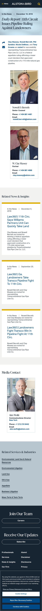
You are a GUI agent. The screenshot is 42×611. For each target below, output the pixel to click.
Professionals (8, 552)
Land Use (6, 474)
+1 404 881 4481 (25, 114)
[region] (21, 591)
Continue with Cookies (21, 607)
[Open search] (39, 4)
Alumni (24, 552)
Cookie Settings (21, 594)
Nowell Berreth (26, 42)
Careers (21, 521)
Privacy (24, 567)
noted (20, 47)
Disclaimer (25, 557)
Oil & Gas (6, 480)
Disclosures (26, 562)
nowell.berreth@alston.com (24, 119)
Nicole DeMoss (22, 45)
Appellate (6, 486)
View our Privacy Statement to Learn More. (17, 589)
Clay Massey (13, 42)
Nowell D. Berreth (20, 107)
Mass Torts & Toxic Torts (12, 497)
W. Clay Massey (19, 163)
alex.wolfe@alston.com (19, 429)
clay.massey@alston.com (23, 175)
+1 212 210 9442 (22, 424)
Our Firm (5, 567)
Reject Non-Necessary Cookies (21, 600)
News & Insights (8, 562)
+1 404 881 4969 (25, 170)
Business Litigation (10, 491)
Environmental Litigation (12, 468)
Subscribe (21, 542)
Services (5, 557)
